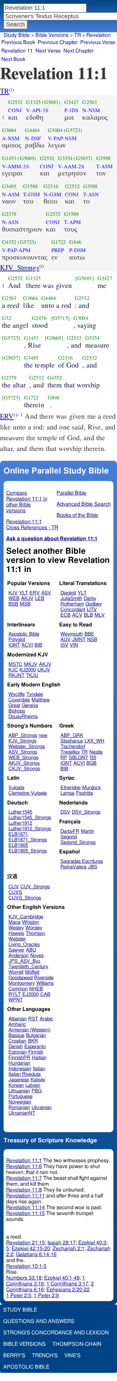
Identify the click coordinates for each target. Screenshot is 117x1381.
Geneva (30, 705)
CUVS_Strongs (24, 897)
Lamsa (67, 793)
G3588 (103, 158)
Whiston (30, 922)
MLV (100, 615)
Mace (14, 922)
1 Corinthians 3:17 (67, 1283)
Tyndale (34, 694)
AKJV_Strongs (24, 763)
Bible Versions (52, 35)
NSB (92, 639)
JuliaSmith (71, 598)
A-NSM (11, 138)
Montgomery (21, 983)
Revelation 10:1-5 (26, 1266)
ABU (31, 950)
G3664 (9, 130)
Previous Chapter (58, 42)
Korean (16, 1085)
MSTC (15, 664)
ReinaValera (73, 866)
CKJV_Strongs (24, 768)
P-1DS (71, 110)
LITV (92, 609)
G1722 (58, 242)
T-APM (72, 222)
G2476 (39, 318)
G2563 (89, 102)
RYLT (14, 994)
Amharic (17, 1024)
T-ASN (91, 194)
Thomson (35, 933)
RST (33, 1018)
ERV (7, 416)
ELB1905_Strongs (27, 850)
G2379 (9, 214)
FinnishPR (19, 1057)
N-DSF (33, 138)
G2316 (51, 186)
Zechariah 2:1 (68, 1248)
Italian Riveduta (24, 1074)
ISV (64, 645)
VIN (74, 645)
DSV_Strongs (86, 812)
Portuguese (20, 1096)
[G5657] (11, 357)
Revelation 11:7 (24, 1178)
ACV (77, 615)
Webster (17, 939)
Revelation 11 (17, 50)
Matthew (41, 700)
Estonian (17, 1052)
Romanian (19, 1107)
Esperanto (35, 1046)
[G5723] (11, 337)
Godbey (93, 604)
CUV (13, 886)
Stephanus (71, 741)
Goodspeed (20, 977)
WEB (14, 598)
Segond (68, 836)
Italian (39, 1068)
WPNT (15, 1000)
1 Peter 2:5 (18, 1295)
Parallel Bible (71, 493)
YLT (23, 593)
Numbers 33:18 (24, 1278)
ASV (46, 593)
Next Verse (48, 50)
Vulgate (16, 787)
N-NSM (91, 110)
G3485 (9, 186)
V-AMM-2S (15, 166)
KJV (13, 593)
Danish (15, 1046)
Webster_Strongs (26, 746)
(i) (11, 89)
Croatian (17, 1041)
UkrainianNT (21, 1113)
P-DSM (77, 250)
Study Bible (17, 35)
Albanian (17, 1018)
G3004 (55, 130)
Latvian (32, 1085)
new (43, 735)
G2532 (15, 102)
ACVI (27, 645)
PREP (57, 250)
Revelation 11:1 (24, 1160)
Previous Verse (97, 42)
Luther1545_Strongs (29, 817)
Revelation (98, 35)
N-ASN (10, 222)
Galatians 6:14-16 (36, 1254)
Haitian (39, 1057)
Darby (90, 598)
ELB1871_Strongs (27, 839)
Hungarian (19, 1063)
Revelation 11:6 (24, 1166)
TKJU (32, 675)
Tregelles (70, 752)
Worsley (33, 927)
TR (77, 35)
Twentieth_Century (28, 966)
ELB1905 (18, 845)
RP (63, 757)
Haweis (16, 933)
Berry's (14, 1355)
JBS (92, 866)
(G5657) (83, 158)
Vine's (72, 1355)
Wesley (16, 927)
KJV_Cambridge (25, 916)
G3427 (71, 102)
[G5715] (60, 318)
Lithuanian (19, 1090)
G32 (6, 318)
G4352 (9, 242)
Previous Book (18, 42)
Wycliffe (16, 694)
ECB (65, 615)
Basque (16, 1035)
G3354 (65, 158)
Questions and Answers (38, 1321)
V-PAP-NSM (62, 138)
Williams (45, 983)
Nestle (96, 752)
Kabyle (38, 1079)
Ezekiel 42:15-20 (31, 1248)
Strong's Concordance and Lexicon (56, 1332)
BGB (91, 763)
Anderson (18, 955)
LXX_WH (94, 741)
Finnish (35, 1052)
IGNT (14, 645)
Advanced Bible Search (84, 504)
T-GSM (31, 194)
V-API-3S (37, 110)
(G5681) (51, 102)
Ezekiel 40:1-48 (62, 1278)
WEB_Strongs (23, 757)
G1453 (9, 158)
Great (14, 705)
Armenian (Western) (29, 1030)
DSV (65, 812)
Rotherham (72, 604)
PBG (37, 1090)
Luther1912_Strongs (29, 828)
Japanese (18, 1079)
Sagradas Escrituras (81, 861)
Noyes (37, 955)
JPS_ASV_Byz (24, 961)
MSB (25, 604)
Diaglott (68, 593)
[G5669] (54, 337)
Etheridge (70, 787)
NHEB (36, 988)
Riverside (44, 977)
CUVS (15, 892)
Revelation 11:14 (25, 1207)
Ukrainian (42, 1107)
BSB (13, 604)
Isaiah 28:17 (61, 1242)
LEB (39, 598)
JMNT (78, 639)
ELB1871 (18, 834)
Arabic (46, 1018)
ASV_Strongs (22, 752)
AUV (65, 639)
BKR (33, 1041)
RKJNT (16, 675)
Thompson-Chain (76, 1344)
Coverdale (19, 700)
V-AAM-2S (71, 166)
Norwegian (19, 1102)
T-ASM (104, 166)
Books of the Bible (77, 515)
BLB (88, 615)
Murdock (91, 787)
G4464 (32, 130)
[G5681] (84, 278)
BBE (89, 634)
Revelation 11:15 (25, 1213)
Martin (87, 831)
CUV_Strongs (35, 886)
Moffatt (32, 972)
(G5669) (27, 158)
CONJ (15, 110)
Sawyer (16, 950)
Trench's (45, 1355)
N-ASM (11, 194)
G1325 (33, 102)
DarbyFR (69, 831)
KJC (13, 670)
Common (18, 988)
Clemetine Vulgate (27, 793)
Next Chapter (78, 50)
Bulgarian (36, 1035)
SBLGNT (78, 757)
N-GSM (52, 194)
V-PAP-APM (16, 250)
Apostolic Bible (26, 1367)
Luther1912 (20, 823)
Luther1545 (20, 812)
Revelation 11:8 (24, 1190)
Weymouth (71, 634)
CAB (45, 994)
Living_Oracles (24, 944)
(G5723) (73, 130)
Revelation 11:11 (25, 1195)
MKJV (30, 664)
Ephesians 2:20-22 (68, 1289)
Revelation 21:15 (25, 1242)
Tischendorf (72, 746)
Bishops (16, 711)
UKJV (43, 670)
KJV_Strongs (19, 267)
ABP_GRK (71, 735)
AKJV (27, 598)
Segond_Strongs (78, 842)
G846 (75, 242)
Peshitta (84, 793)
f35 (93, 757)
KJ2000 (28, 670)
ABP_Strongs (22, 735)
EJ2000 (30, 994)
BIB (38, 645)
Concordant (72, 609)
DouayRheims (23, 716)
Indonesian (19, 1068)
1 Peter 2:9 (46, 1295)
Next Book (13, 59)
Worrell (15, 972)
